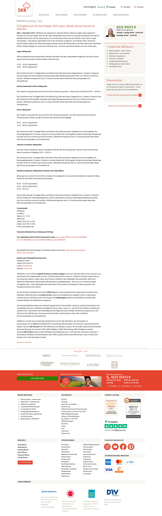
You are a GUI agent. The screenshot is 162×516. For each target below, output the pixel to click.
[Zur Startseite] (24, 6)
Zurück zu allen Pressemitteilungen (123, 106)
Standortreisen (88, 447)
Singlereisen (87, 459)
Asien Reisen (22, 445)
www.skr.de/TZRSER (39, 240)
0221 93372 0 (126, 27)
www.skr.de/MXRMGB (78, 237)
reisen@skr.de (27, 266)
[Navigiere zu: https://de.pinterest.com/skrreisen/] (131, 447)
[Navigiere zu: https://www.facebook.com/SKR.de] (123, 447)
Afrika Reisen (22, 447)
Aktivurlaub (87, 452)
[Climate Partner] (49, 492)
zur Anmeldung (37, 378)
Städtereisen (65, 452)
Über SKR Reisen (121, 15)
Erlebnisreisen (87, 449)
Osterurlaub (65, 476)
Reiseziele (44, 15)
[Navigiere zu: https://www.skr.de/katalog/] (81, 381)
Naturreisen (65, 462)
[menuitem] (44, 15)
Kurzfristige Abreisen (68, 464)
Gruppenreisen (88, 462)
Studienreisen (65, 447)
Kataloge (140, 7)
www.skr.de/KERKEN (24, 240)
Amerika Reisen (23, 450)
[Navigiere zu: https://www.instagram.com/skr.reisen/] (107, 447)
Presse (40, 21)
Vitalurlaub (87, 457)
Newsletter (127, 7)
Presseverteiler (114, 80)
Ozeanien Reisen (23, 455)
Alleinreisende (66, 466)
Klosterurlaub (65, 459)
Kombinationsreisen (90, 464)
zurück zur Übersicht (24, 342)
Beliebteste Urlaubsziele (69, 454)
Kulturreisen (87, 474)
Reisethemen (80, 15)
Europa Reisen (23, 457)
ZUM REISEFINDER (25, 462)
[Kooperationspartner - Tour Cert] (70, 494)
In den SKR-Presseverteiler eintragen (122, 95)
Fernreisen (64, 449)
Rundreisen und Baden (69, 469)
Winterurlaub (87, 471)
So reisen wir (100, 15)
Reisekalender (66, 471)
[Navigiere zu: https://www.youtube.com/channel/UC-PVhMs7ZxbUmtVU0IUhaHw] (115, 447)
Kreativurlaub (65, 457)
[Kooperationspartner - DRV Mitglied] (113, 493)
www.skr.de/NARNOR (57, 240)
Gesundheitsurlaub (89, 454)
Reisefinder (62, 15)
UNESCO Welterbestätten (91, 445)
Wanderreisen (65, 474)
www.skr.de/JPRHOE (63, 237)
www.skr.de (28, 268)
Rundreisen (65, 445)
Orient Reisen (22, 452)
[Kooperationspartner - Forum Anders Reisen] (91, 494)
